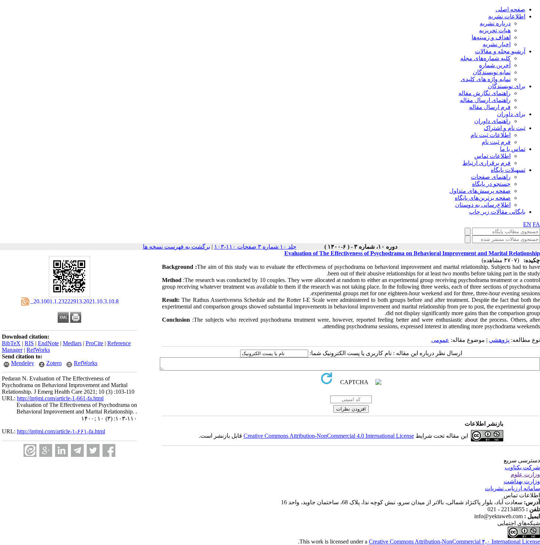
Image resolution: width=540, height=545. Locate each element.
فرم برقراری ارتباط (486, 163)
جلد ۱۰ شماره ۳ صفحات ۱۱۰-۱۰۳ (255, 246)
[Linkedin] (61, 450)
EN (527, 224)
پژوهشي (499, 340)
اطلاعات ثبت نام (491, 135)
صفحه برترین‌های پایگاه (483, 198)
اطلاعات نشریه (506, 16)
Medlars (72, 343)
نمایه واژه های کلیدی (486, 79)
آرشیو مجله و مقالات (500, 51)
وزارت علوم (525, 474)
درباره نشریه (495, 23)
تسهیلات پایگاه (508, 170)
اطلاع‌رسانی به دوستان (483, 205)
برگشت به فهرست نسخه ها (176, 246)
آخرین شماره (495, 65)
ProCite (94, 343)
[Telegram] (77, 450)
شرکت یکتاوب (522, 467)
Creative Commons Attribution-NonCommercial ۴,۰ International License (454, 541)
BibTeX (11, 343)
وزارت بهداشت (522, 481)
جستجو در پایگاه (491, 184)
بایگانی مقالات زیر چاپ (497, 212)
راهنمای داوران (492, 121)
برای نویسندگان (506, 86)
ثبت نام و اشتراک (504, 128)
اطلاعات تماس (492, 156)
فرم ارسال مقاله (490, 107)
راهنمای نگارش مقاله (484, 93)
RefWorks (38, 350)
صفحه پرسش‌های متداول (480, 191)
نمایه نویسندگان (492, 72)
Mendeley (22, 363)
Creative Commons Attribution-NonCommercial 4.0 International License (329, 436)
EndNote (48, 343)
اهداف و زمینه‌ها (491, 37)
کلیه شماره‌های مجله (485, 58)
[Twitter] (93, 450)
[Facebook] (108, 450)
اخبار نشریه (497, 44)
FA (536, 224)
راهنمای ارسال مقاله (485, 100)
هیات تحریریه (495, 30)
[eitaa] (30, 450)
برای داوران (511, 114)
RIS (29, 343)
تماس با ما (512, 149)
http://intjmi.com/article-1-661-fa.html (60, 398)
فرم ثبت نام (496, 142)
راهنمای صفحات (491, 177)
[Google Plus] (45, 450)
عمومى (440, 340)
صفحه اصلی (510, 9)
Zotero (54, 363)
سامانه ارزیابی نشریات (512, 488)
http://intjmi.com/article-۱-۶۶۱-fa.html (61, 431)
